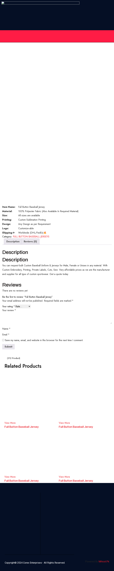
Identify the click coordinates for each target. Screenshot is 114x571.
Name (6, 328)
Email (5, 334)
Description (12, 241)
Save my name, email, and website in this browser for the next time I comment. (44, 340)
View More (10, 423)
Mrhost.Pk (104, 561)
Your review (9, 310)
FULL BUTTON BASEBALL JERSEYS (31, 236)
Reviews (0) (30, 241)
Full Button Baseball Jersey (21, 426)
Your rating (8, 306)
